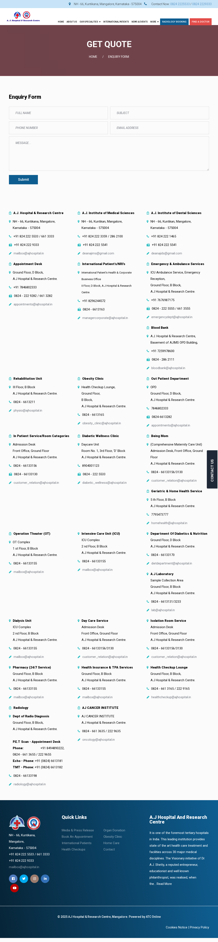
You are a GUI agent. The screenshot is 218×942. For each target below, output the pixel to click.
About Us (72, 22)
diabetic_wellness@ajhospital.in (104, 483)
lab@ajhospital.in (163, 610)
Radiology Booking (174, 21)
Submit (23, 180)
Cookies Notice (176, 927)
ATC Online (153, 916)
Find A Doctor (200, 21)
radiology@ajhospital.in (30, 784)
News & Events (140, 22)
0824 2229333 (202, 4)
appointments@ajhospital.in (33, 304)
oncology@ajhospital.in (98, 740)
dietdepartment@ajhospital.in (171, 563)
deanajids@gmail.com (166, 253)
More (153, 22)
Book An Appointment (77, 837)
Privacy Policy (199, 927)
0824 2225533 (180, 4)
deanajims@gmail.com (98, 253)
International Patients (77, 843)
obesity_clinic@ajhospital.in (101, 423)
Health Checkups (73, 849)
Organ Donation (114, 830)
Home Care (111, 843)
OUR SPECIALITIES (89, 22)
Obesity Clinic (112, 837)
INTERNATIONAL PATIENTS (116, 22)
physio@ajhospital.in (28, 410)
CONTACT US (212, 470)
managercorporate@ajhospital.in (105, 318)
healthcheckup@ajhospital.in (171, 697)
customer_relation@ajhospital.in (36, 483)
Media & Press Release (78, 830)
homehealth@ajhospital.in (169, 523)
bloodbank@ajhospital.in (168, 368)
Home (61, 22)
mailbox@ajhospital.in (29, 253)
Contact (109, 849)
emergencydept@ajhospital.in (171, 317)
